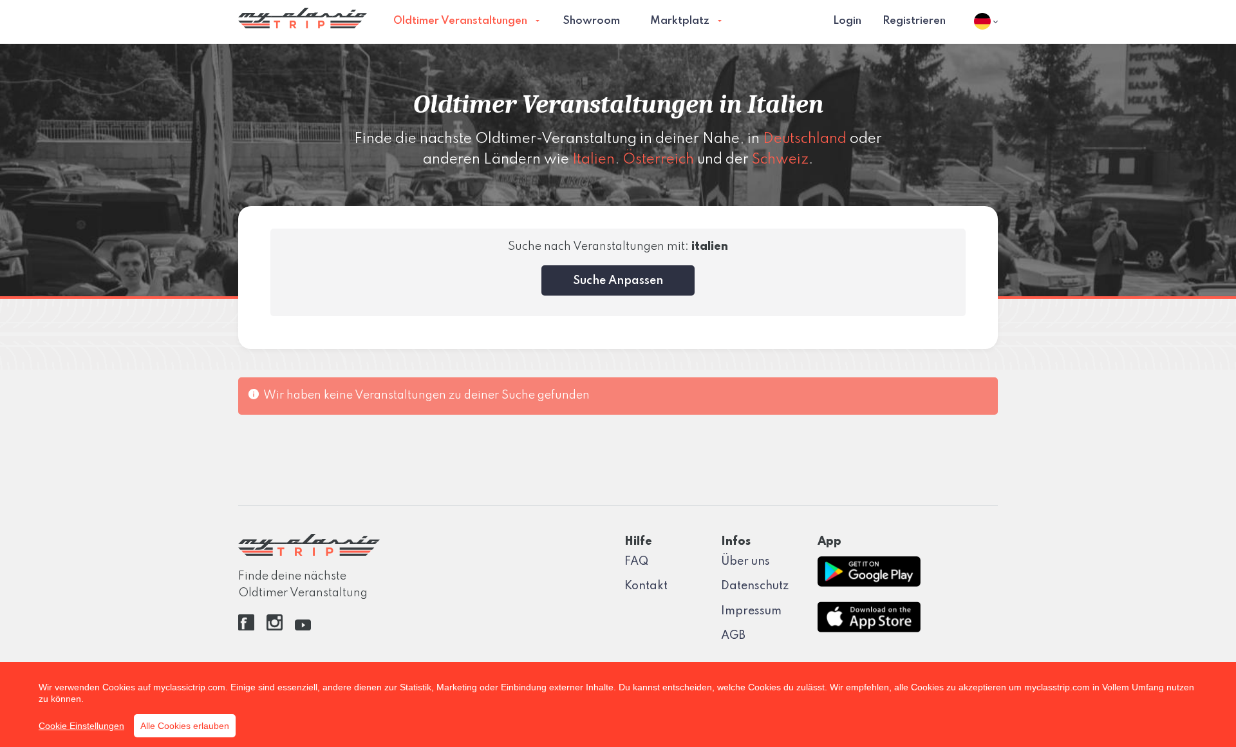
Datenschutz (755, 586)
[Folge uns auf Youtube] (303, 627)
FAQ (636, 561)
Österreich (658, 160)
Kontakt (646, 586)
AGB (733, 635)
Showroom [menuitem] (591, 20)
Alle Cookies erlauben (184, 726)
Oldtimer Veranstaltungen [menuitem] (460, 20)
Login (847, 20)
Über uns (745, 561)
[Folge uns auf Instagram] (275, 627)
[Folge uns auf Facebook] (246, 627)
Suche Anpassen (618, 281)
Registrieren (914, 20)
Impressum (751, 611)
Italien (593, 160)
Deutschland (805, 139)
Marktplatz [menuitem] (679, 20)
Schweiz (780, 160)
